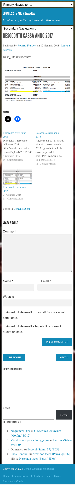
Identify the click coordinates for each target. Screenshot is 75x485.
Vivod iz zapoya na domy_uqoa (30, 440)
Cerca (6, 408)
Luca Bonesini (19, 454)
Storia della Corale (13, 481)
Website (8, 296)
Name (8, 281)
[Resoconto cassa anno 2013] (52, 148)
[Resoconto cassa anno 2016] (19, 146)
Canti (48, 476)
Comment (9, 231)
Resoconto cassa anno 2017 (28, 35)
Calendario (37, 476)
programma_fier (20, 431)
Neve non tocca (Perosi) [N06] (51, 454)
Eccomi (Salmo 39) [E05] (43, 449)
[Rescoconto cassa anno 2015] (17, 177)
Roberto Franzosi (27, 45)
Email (46, 281)
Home (6, 476)
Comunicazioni (22, 208)
